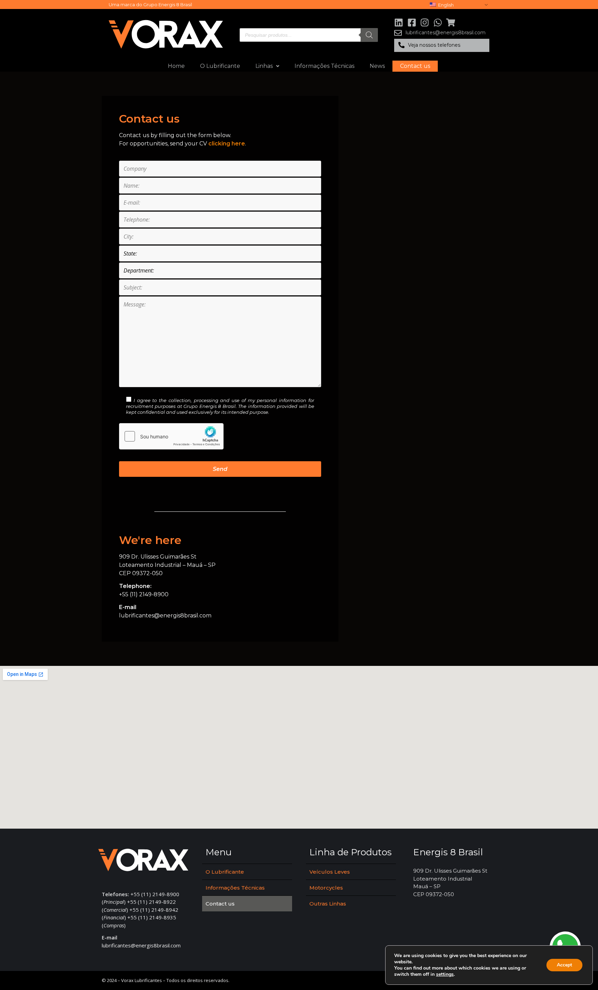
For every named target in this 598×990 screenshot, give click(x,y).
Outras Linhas (327, 903)
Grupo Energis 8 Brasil (167, 4)
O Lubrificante (220, 66)
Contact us (415, 66)
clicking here (226, 143)
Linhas (264, 66)
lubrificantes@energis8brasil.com (165, 615)
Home (176, 66)
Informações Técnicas (324, 66)
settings (445, 974)
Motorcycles (326, 887)
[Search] (369, 35)
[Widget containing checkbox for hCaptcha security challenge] (171, 436)
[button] (441, 45)
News (377, 66)
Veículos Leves (329, 871)
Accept (564, 965)
